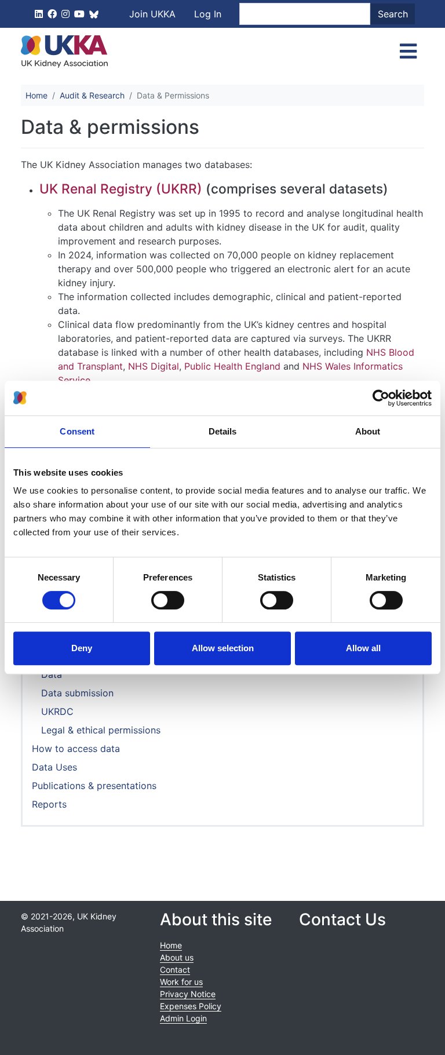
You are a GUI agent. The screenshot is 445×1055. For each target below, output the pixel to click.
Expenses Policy (190, 1006)
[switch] (167, 600)
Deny (81, 648)
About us (177, 957)
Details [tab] (223, 431)
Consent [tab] (77, 431)
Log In (207, 14)
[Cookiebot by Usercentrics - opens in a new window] (381, 398)
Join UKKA (152, 14)
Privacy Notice (188, 994)
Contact (175, 969)
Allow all (363, 648)
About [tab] (368, 431)
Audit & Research (92, 95)
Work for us (181, 982)
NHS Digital (153, 366)
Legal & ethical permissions (101, 730)
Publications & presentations (94, 785)
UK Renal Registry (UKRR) (120, 188)
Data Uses (54, 767)
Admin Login (183, 1018)
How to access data (76, 748)
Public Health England (232, 366)
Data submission (77, 693)
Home (36, 95)
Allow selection (223, 648)
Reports (49, 804)
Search (393, 14)
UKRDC (57, 711)
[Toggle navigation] (408, 51)
